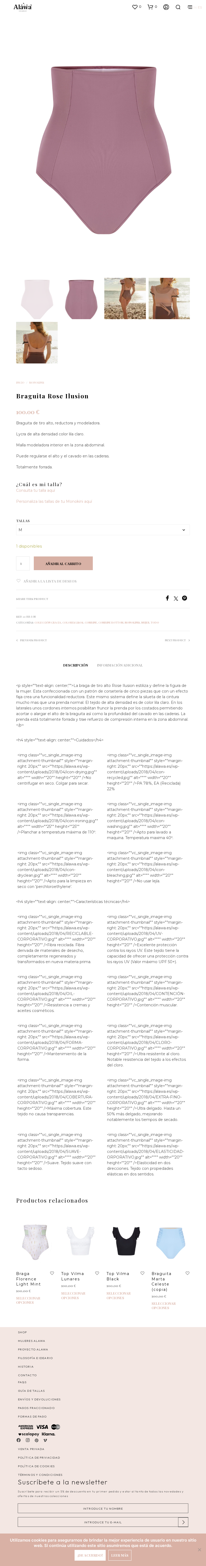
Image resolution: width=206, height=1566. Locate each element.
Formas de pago (32, 1416)
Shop (22, 1332)
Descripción (75, 665)
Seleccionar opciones (28, 1300)
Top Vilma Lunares (72, 1276)
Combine (91, 622)
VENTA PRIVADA (31, 1449)
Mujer (145, 622)
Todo (155, 622)
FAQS (22, 1382)
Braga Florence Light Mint (28, 1279)
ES (200, 7)
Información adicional (120, 665)
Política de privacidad (39, 1457)
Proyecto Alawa (33, 1349)
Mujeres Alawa (31, 1341)
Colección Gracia (48, 622)
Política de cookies (36, 1466)
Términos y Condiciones (40, 1475)
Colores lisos (72, 622)
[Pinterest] (186, 599)
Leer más (119, 1555)
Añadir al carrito (63, 563)
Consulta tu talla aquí (35, 490)
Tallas (23, 520)
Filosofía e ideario (35, 1358)
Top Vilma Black (118, 1276)
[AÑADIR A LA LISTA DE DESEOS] (52, 1274)
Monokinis (36, 382)
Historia (26, 1366)
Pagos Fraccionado (36, 1408)
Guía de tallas (31, 1391)
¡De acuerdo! (90, 1555)
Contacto (27, 1375)
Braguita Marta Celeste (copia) (162, 1281)
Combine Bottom (110, 622)
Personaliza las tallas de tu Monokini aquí (54, 501)
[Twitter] (178, 599)
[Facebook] (169, 599)
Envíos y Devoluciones (39, 1399)
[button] (136, 6)
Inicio (20, 382)
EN (194, 7)
